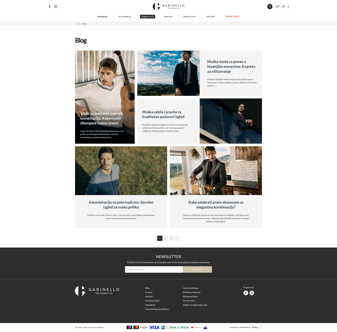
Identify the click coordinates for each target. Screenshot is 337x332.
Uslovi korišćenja (190, 288)
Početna (78, 24)
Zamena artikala (190, 296)
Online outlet (232, 16)
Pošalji (197, 269)
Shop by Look (189, 16)
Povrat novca (189, 300)
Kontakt (149, 296)
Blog (147, 288)
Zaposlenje (150, 305)
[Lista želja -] (283, 6)
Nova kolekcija (124, 16)
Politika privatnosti (191, 292)
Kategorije (102, 16)
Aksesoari (168, 16)
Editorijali (210, 16)
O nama (148, 292)
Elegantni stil (147, 16)
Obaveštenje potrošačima (157, 309)
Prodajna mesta (152, 300)
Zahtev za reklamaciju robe (195, 305)
